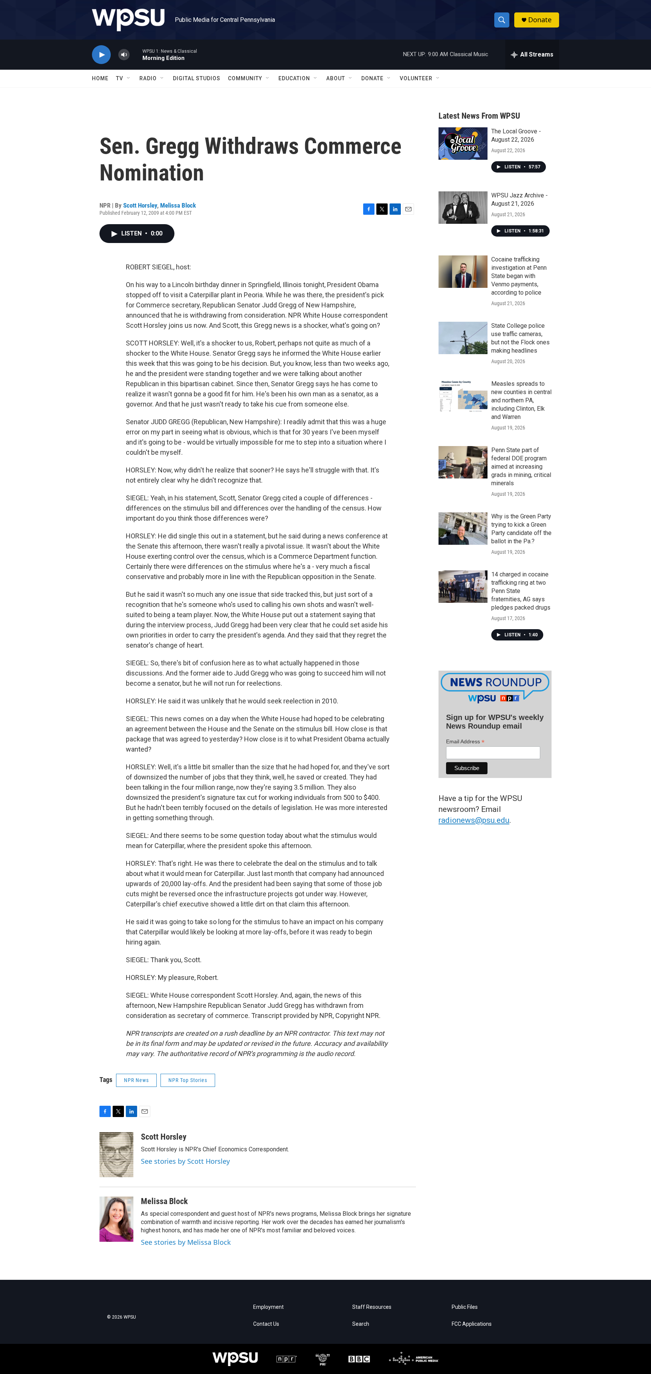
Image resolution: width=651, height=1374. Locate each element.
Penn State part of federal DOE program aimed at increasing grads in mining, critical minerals (521, 466)
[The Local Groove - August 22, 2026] (463, 143)
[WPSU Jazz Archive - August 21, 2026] (463, 207)
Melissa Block (178, 205)
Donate (540, 20)
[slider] (136, 54)
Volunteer (416, 78)
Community (245, 78)
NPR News (136, 1080)
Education (294, 78)
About (335, 78)
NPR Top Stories (187, 1080)
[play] (101, 54)
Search (360, 1324)
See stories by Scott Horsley (185, 1161)
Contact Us (266, 1324)
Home (100, 78)
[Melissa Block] (116, 1219)
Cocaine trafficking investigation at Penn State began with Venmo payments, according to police (519, 276)
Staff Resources (371, 1307)
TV (119, 78)
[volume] (124, 54)
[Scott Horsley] (116, 1154)
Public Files (465, 1307)
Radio (148, 78)
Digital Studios (196, 78)
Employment (268, 1307)
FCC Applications (472, 1324)
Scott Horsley (140, 205)
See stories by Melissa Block (186, 1242)
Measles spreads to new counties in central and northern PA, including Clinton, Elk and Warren (521, 400)
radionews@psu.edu (474, 820)
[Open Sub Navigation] (129, 78)
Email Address (465, 741)
